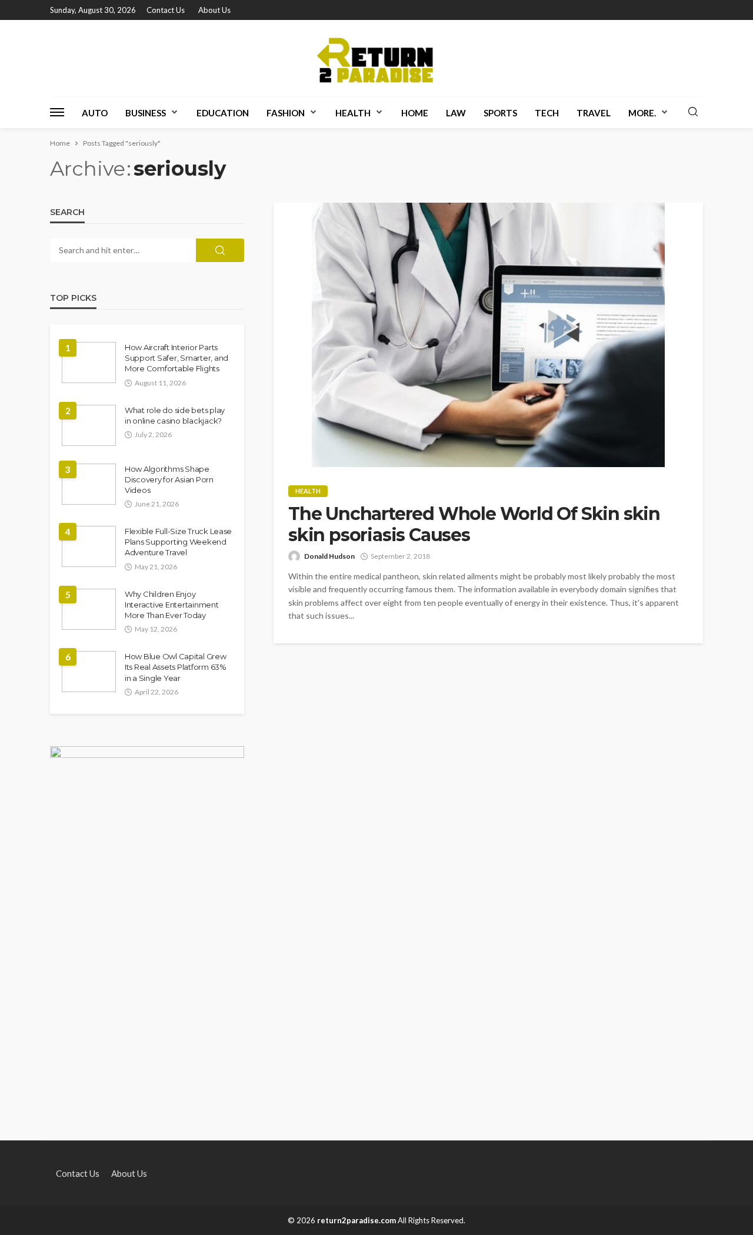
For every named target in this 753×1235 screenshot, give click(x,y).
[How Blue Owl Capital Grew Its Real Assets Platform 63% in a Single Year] (89, 671)
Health (353, 113)
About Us (214, 10)
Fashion (285, 113)
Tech (547, 113)
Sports (500, 113)
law (456, 113)
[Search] (693, 112)
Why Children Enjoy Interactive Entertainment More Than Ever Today (172, 604)
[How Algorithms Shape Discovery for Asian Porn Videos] (89, 484)
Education (222, 113)
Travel (594, 113)
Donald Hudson (329, 556)
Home (414, 113)
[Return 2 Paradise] (376, 58)
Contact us (165, 10)
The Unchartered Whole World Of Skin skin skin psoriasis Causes (474, 525)
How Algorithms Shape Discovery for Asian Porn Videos (169, 479)
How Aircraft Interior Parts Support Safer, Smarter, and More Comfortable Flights (176, 358)
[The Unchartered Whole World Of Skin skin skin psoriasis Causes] (488, 335)
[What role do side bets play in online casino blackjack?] (89, 425)
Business (145, 113)
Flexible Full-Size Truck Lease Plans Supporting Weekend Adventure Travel (178, 541)
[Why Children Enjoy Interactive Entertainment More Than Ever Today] (89, 609)
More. (642, 113)
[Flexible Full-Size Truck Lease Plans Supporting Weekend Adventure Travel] (89, 546)
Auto (95, 113)
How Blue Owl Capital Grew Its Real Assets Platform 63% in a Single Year (175, 667)
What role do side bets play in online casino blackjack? (175, 415)
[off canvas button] (57, 112)
